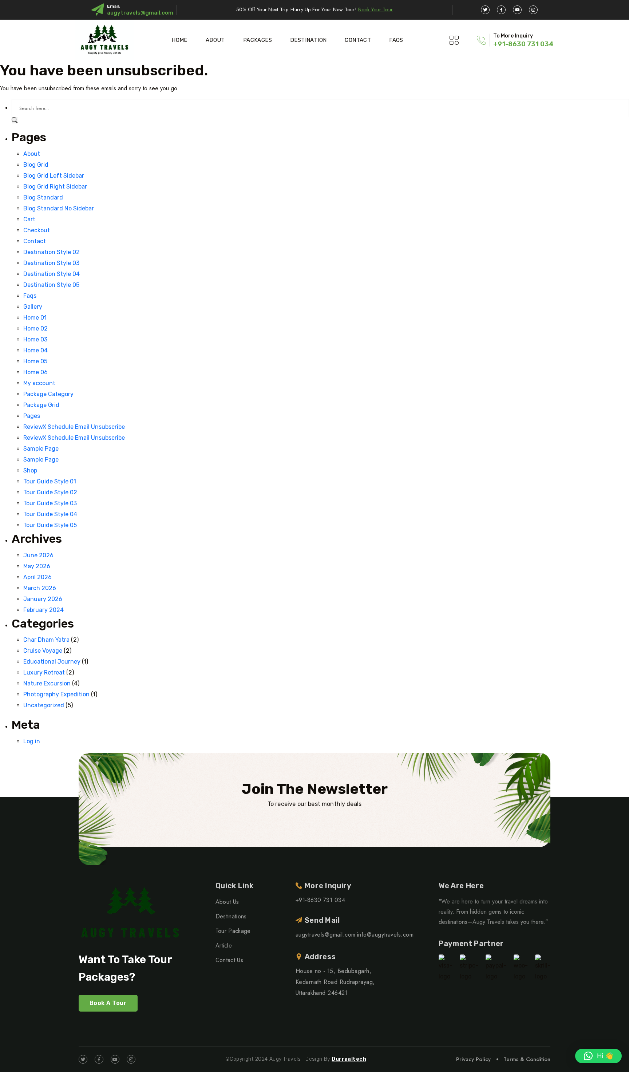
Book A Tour (108, 1003)
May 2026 (36, 566)
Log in (31, 741)
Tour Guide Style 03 (50, 503)
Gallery (32, 306)
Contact (358, 40)
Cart (29, 219)
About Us (227, 902)
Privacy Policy (473, 1059)
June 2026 (38, 555)
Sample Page (41, 448)
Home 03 (35, 339)
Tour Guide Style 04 (50, 514)
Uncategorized (43, 705)
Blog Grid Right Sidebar (55, 186)
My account (39, 383)
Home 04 (35, 350)
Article (223, 945)
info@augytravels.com (385, 934)
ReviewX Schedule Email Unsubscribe (74, 426)
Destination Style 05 (51, 284)
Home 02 (35, 328)
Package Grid (41, 404)
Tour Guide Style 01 (49, 481)
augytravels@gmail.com (140, 12)
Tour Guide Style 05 (50, 525)
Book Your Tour (375, 9)
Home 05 (35, 361)
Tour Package (233, 931)
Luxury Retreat (44, 672)
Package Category (48, 394)
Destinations (231, 916)
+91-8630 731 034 (523, 44)
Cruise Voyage (42, 650)
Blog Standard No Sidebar (58, 208)
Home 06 (35, 372)
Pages (31, 415)
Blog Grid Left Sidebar (53, 175)
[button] (598, 1056)
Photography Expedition (56, 694)
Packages (257, 40)
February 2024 (43, 609)
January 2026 (42, 599)
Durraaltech (349, 1059)
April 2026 (37, 577)
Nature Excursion (47, 683)
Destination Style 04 (51, 273)
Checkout (36, 230)
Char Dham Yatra (46, 639)
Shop (30, 470)
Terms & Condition (526, 1059)
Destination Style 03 (51, 263)
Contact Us (229, 960)
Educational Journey (51, 661)
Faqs (396, 40)
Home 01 (35, 317)
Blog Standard (43, 197)
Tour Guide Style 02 (50, 492)
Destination (308, 40)
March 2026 (39, 588)
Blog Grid (35, 164)
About (215, 40)
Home (179, 40)
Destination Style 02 (51, 252)
